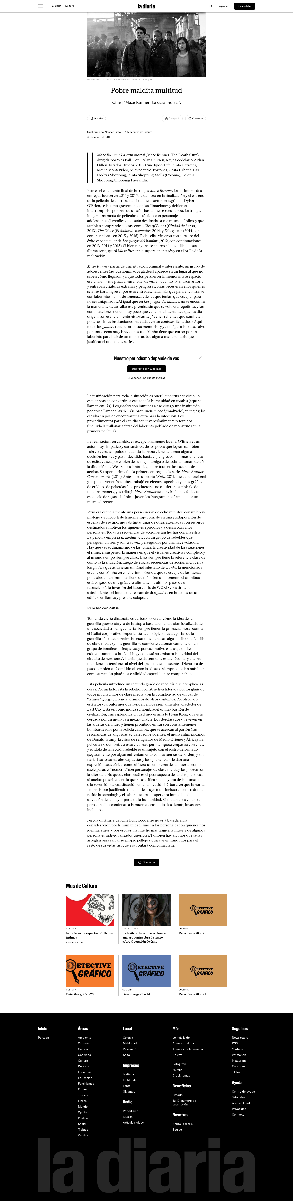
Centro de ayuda (243, 1091)
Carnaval (84, 1043)
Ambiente (84, 1038)
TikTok (236, 1072)
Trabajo (83, 1129)
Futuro (82, 1089)
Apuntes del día (183, 1043)
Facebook (239, 1066)
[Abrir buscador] (211, 6)
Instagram (239, 1061)
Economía (84, 1072)
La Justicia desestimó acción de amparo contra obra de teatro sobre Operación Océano (144, 937)
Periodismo (130, 1111)
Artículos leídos (133, 1122)
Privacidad (239, 1109)
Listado (178, 1095)
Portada (43, 1038)
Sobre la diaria (183, 1124)
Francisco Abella (75, 942)
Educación (85, 1078)
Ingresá (160, 377)
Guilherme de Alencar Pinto (104, 132)
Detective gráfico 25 (80, 994)
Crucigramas (181, 1075)
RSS (235, 1043)
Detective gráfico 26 (192, 933)
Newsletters (240, 1038)
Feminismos (86, 1083)
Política (83, 1118)
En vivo (177, 1055)
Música (128, 1117)
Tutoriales (238, 1097)
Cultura (69, 5)
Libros (82, 1101)
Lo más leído (181, 1038)
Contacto (238, 1114)
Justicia (83, 1095)
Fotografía (180, 1064)
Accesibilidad (241, 1103)
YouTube (237, 1049)
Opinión (83, 1112)
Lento (127, 1086)
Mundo (83, 1106)
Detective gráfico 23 (192, 994)
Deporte (83, 1066)
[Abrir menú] (40, 6)
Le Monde (130, 1080)
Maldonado (131, 1043)
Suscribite (244, 6)
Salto (126, 1055)
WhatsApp (239, 1055)
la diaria (56, 5)
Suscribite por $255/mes (147, 368)
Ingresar (224, 6)
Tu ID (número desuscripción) (184, 1102)
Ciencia (83, 1049)
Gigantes (129, 1091)
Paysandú (129, 1049)
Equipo (177, 1129)
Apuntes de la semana (188, 1049)
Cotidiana (84, 1055)
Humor (177, 1070)
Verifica (83, 1135)
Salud (82, 1124)
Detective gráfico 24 (136, 994)
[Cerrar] (200, 358)
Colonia (128, 1038)
